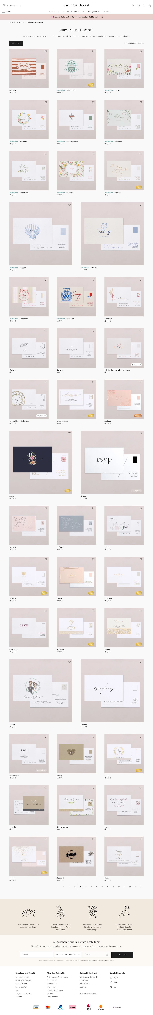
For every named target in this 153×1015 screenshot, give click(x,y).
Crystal (83, 496)
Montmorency (62, 421)
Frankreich (84, 980)
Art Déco (107, 421)
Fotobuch (108, 12)
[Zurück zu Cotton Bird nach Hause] (76, 8)
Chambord (71, 90)
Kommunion (79, 12)
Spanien (83, 987)
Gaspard (60, 878)
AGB (17, 990)
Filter (18, 43)
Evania (107, 650)
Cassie (59, 598)
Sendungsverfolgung (24, 980)
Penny (106, 547)
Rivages (94, 268)
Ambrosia (108, 319)
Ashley (12, 725)
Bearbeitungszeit (22, 977)
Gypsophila (13, 421)
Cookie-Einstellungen (55, 990)
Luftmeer (60, 547)
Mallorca (12, 370)
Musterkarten (52, 980)
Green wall (24, 193)
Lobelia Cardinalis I (112, 370)
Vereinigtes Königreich (88, 977)
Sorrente (12, 90)
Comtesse (24, 319)
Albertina (108, 598)
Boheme (60, 370)
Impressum (51, 987)
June (106, 827)
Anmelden (122, 955)
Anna (106, 776)
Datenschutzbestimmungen (82, 960)
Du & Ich (12, 598)
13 (135, 887)
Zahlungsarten (21, 987)
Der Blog (50, 993)
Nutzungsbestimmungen (100, 960)
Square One (14, 776)
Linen (106, 878)
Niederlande (84, 984)
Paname (70, 319)
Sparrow (118, 193)
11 (124, 887)
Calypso (23, 268)
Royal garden (72, 141)
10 (119, 887)
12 (130, 887)
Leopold (12, 827)
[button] (101, 16)
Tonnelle (118, 141)
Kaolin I (84, 725)
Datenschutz (52, 984)
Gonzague (13, 650)
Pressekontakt (52, 997)
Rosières (70, 193)
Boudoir (12, 878)
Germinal (23, 141)
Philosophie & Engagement (57, 977)
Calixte (117, 90)
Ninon (59, 776)
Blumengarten (62, 827)
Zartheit (12, 547)
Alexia (11, 496)
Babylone (60, 650)
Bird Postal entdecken (88, 993)
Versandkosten (21, 984)
